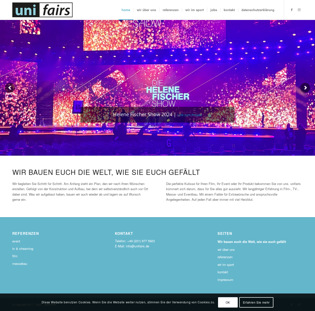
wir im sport (226, 264)
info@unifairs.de (137, 246)
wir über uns (226, 249)
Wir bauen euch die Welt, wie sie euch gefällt (252, 241)
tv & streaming (22, 248)
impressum (225, 279)
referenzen (225, 257)
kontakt (223, 272)
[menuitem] (125, 10)
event (16, 241)
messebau (19, 263)
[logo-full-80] (42, 10)
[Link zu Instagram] (299, 9)
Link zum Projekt (189, 115)
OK (228, 302)
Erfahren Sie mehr (256, 302)
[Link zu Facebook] (291, 9)
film (14, 256)
